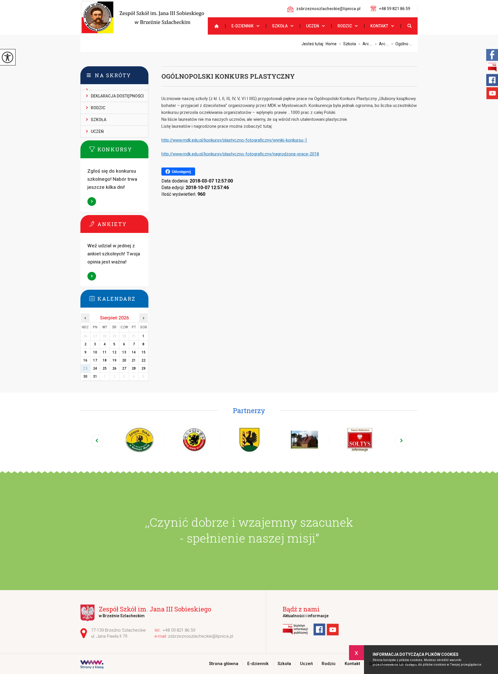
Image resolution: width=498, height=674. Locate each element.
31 (95, 376)
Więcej (92, 201)
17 (95, 360)
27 (124, 368)
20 (124, 360)
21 (134, 360)
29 (144, 368)
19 (114, 360)
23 (85, 368)
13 (124, 352)
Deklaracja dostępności (117, 96)
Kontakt (379, 26)
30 (85, 376)
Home (331, 44)
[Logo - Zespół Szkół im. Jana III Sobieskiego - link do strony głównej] (142, 17)
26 (114, 368)
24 (95, 368)
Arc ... (365, 44)
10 (95, 352)
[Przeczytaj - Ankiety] (123, 223)
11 (105, 352)
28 (134, 368)
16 (85, 360)
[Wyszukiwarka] (409, 26)
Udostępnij (181, 172)
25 (105, 368)
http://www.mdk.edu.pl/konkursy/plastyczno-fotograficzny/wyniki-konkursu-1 (234, 140)
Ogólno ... (401, 44)
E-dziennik (242, 26)
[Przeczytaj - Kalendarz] (123, 298)
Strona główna (214, 26)
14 (134, 352)
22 (144, 360)
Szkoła (280, 26)
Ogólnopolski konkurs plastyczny (228, 76)
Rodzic (344, 26)
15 (144, 352)
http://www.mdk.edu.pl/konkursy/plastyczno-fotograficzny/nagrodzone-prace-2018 (240, 154)
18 (105, 360)
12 (114, 352)
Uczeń (312, 26)
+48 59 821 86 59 (394, 8)
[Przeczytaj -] (114, 87)
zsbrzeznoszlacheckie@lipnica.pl (328, 8)
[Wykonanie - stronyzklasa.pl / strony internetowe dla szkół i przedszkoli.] (91, 665)
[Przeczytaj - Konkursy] (123, 149)
